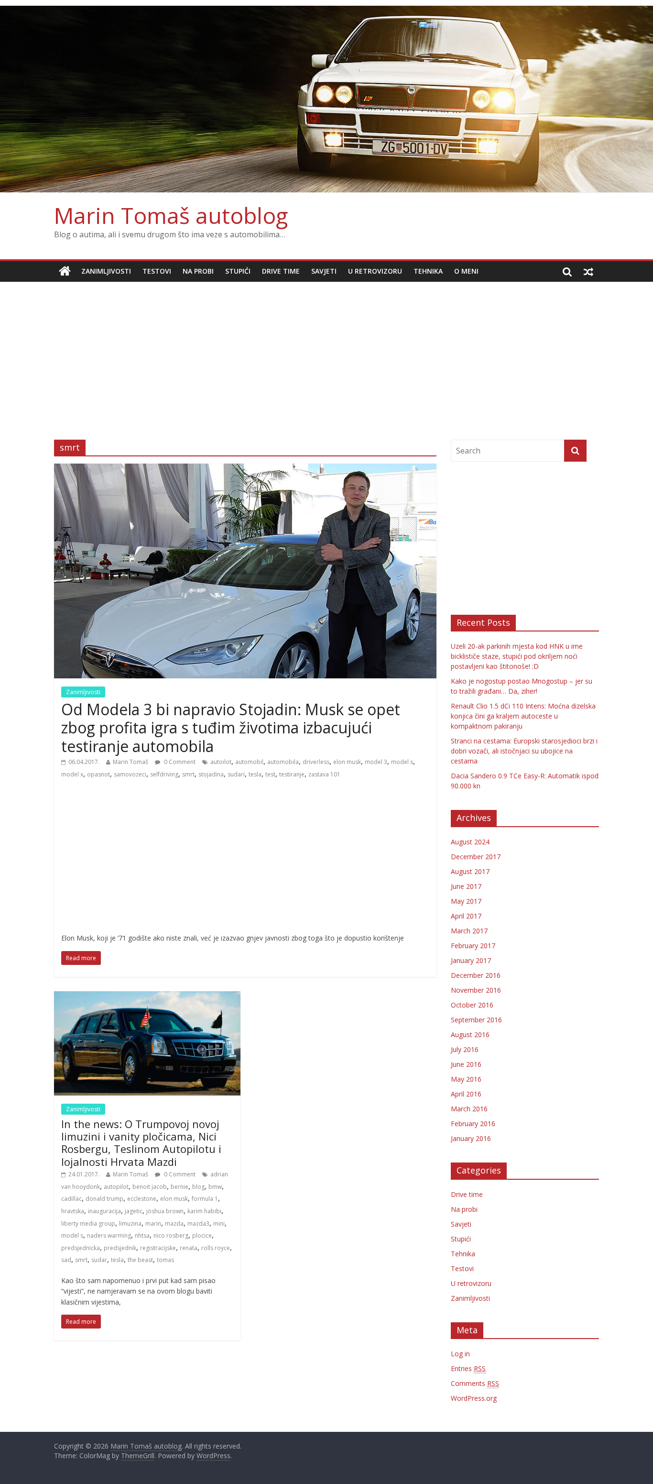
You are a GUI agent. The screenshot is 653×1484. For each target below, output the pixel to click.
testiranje (292, 774)
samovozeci (130, 774)
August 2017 (470, 871)
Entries (468, 1368)
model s (402, 762)
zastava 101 (324, 774)
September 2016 (476, 1019)
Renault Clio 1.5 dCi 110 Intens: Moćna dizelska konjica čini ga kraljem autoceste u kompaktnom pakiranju (523, 716)
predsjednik (120, 1248)
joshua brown (165, 1211)
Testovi (156, 271)
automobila (283, 762)
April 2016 (466, 1093)
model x (72, 774)
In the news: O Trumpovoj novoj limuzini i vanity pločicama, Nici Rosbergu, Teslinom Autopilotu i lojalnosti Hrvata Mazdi (141, 1143)
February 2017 (473, 945)
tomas (165, 1260)
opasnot (98, 774)
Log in (460, 1353)
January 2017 (471, 960)
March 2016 (469, 1108)
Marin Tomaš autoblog (171, 215)
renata (188, 1248)
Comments (475, 1383)
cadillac (71, 1199)
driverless (316, 762)
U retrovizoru (375, 271)
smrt (188, 774)
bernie (179, 1187)
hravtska (72, 1211)
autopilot (116, 1187)
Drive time (281, 271)
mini (219, 1223)
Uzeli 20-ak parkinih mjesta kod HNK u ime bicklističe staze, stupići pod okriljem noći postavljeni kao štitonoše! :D (517, 656)
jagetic (133, 1211)
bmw (215, 1187)
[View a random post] (588, 271)
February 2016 (473, 1123)
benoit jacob (149, 1187)
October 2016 (472, 1004)
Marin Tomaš (130, 762)
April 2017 (466, 915)
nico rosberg (170, 1235)
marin (153, 1223)
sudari (236, 774)
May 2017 (466, 901)
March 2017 (469, 930)
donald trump (104, 1199)
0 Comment (179, 762)
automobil (249, 762)
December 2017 (476, 856)
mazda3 (198, 1223)
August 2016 (470, 1034)
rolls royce (215, 1248)
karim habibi (204, 1211)
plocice (202, 1235)
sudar (99, 1260)
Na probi (198, 271)
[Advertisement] (326, 354)
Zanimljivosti (106, 271)
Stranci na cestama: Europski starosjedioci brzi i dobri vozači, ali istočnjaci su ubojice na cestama (524, 750)
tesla (255, 774)
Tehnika (428, 271)
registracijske (158, 1248)
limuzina (130, 1223)
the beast (140, 1260)
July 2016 (465, 1049)
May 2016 (466, 1079)
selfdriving (164, 774)
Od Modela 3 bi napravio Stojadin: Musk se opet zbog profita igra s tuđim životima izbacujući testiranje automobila (230, 727)
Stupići (237, 271)
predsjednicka (80, 1248)
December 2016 (476, 975)
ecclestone (141, 1199)
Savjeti (324, 271)
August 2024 (470, 841)
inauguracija (104, 1211)
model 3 (376, 762)
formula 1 (205, 1199)
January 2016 (471, 1138)
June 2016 (466, 1064)
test (270, 774)
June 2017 (466, 886)
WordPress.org (474, 1398)
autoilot (220, 762)
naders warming (109, 1235)
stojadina (211, 774)
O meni (466, 271)
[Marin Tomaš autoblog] (326, 99)
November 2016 (476, 990)
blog (198, 1187)
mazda (174, 1223)
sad (66, 1260)
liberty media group (88, 1223)
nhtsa (142, 1235)
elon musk (347, 762)
